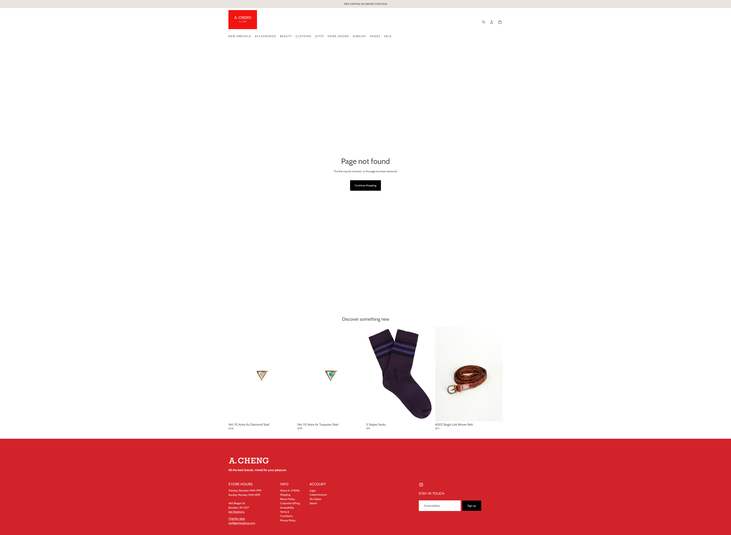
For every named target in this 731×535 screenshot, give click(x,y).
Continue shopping (365, 185)
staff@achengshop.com (241, 523)
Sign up (472, 505)
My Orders (315, 499)
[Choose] (496, 415)
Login (313, 490)
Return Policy (287, 499)
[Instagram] (421, 484)
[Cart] (500, 22)
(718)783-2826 (236, 518)
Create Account (318, 494)
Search (313, 503)
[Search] (483, 22)
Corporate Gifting (290, 503)
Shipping (285, 494)
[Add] (289, 415)
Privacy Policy (287, 520)
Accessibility (287, 507)
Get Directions (236, 511)
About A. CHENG (289, 490)
